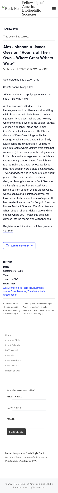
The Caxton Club (36, 291)
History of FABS (12, 370)
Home (8, 335)
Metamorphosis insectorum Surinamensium (26, 457)
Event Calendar (12, 345)
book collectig (25, 287)
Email (11, 419)
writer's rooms (10, 294)
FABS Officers (12, 365)
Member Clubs (12, 340)
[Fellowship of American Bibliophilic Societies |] (11, 8)
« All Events (10, 29)
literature (21, 291)
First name (14, 397)
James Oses (9, 291)
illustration (38, 287)
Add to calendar (20, 245)
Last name (14, 408)
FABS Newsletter (13, 360)
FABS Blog (10, 355)
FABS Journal (11, 350)
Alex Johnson (10, 287)
